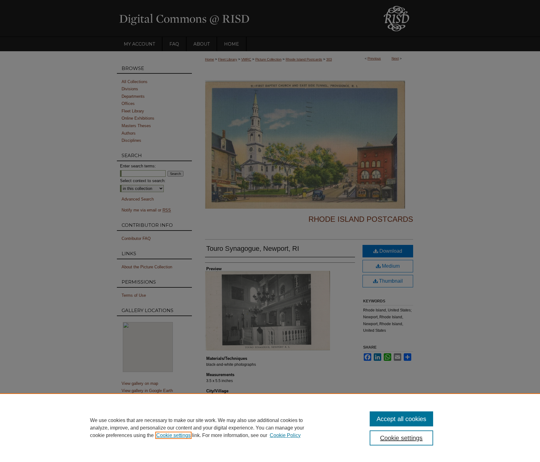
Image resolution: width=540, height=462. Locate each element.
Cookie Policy (285, 435)
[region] (270, 427)
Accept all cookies (401, 418)
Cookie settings (173, 435)
